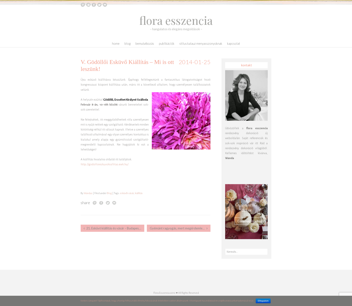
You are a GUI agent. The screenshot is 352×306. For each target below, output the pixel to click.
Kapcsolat (233, 43)
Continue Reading (249, 221)
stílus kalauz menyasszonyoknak (200, 43)
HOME (116, 43)
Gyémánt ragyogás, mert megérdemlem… (178, 228)
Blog (127, 43)
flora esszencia (176, 20)
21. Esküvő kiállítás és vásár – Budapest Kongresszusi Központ (115, 228)
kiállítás (139, 193)
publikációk (166, 43)
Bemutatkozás (144, 43)
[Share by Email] (114, 203)
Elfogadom (263, 301)
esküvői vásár (127, 193)
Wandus (88, 193)
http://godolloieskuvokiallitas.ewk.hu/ (105, 164)
